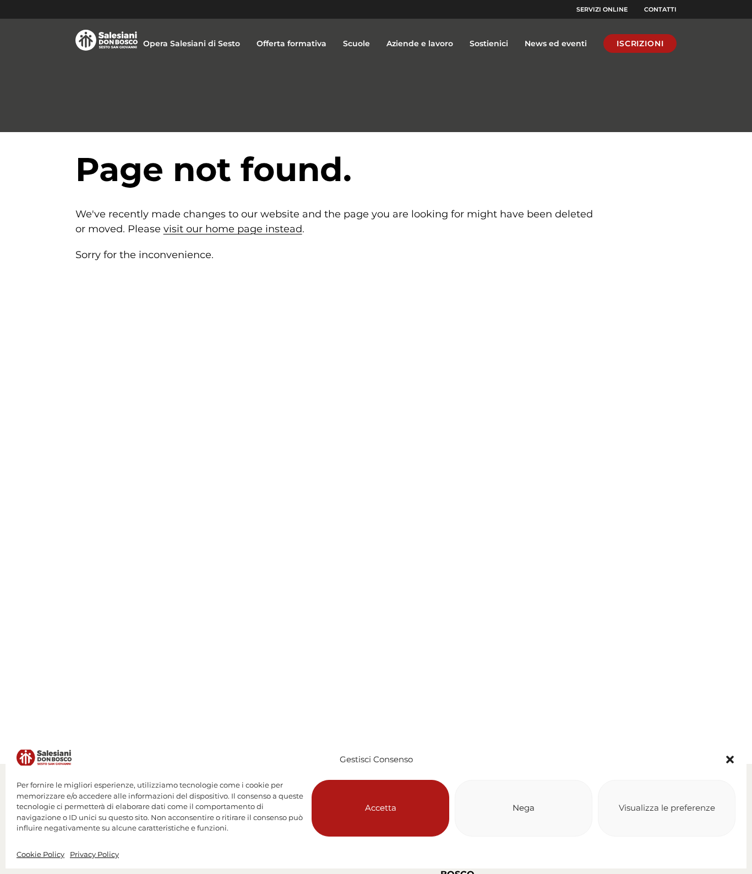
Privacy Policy (94, 854)
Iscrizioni (640, 43)
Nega (524, 807)
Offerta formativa (291, 43)
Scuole (356, 43)
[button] (729, 759)
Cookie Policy (40, 854)
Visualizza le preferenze (667, 807)
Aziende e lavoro (419, 43)
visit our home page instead (233, 229)
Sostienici (489, 43)
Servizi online (602, 9)
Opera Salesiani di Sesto (191, 43)
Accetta (380, 807)
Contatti (660, 9)
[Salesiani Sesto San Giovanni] (106, 43)
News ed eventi (556, 43)
